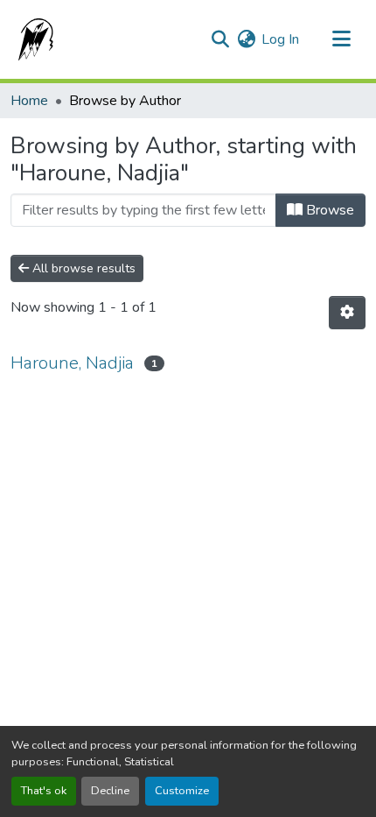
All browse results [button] (82, 268)
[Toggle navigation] (341, 39)
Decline (110, 791)
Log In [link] (280, 39)
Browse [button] (328, 210)
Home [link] (29, 100)
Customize (182, 791)
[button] (32, 39)
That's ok (43, 791)
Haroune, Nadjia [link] (72, 363)
